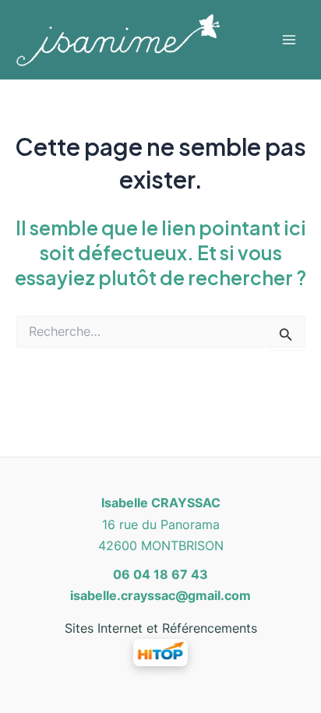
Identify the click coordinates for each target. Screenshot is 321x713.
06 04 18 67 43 (160, 574)
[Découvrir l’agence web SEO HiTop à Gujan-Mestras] (160, 651)
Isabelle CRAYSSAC (160, 502)
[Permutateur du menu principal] (288, 39)
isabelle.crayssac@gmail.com (160, 595)
